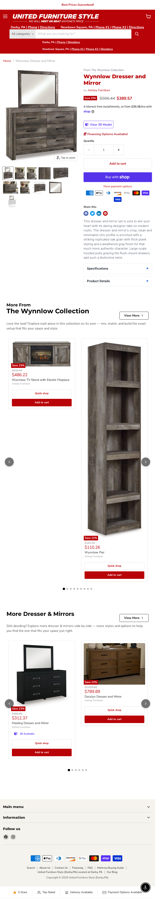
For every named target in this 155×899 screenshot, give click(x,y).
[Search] (136, 34)
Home (7, 61)
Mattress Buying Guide (110, 868)
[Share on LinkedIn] (98, 213)
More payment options (118, 186)
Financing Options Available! (107, 134)
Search (31, 868)
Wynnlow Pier (94, 552)
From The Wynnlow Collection (104, 70)
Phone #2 (119, 27)
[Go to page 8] (88, 589)
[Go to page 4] (74, 589)
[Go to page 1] (64, 589)
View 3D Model (100, 125)
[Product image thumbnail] (20, 173)
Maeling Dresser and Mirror (30, 723)
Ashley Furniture (99, 90)
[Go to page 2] (67, 589)
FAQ (90, 868)
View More (131, 315)
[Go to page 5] (78, 589)
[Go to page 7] (84, 589)
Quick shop (42, 393)
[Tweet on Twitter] (92, 213)
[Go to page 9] (91, 589)
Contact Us (61, 868)
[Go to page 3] (71, 589)
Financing (77, 868)
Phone (32, 27)
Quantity (89, 141)
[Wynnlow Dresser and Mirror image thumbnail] (8, 173)
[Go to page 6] (81, 589)
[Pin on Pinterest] (105, 213)
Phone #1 (102, 27)
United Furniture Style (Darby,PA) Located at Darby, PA (70, 872)
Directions (47, 27)
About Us (44, 868)
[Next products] (145, 461)
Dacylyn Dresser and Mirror (103, 697)
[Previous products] (9, 461)
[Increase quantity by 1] (119, 150)
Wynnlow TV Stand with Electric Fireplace (40, 380)
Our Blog (112, 872)
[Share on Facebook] (86, 213)
